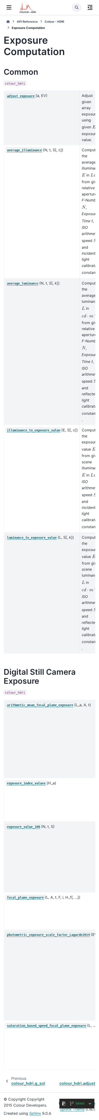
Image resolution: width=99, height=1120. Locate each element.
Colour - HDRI (54, 21)
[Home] (8, 21)
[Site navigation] (9, 7)
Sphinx (35, 1113)
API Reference (27, 21)
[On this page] (90, 7)
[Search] (76, 7)
